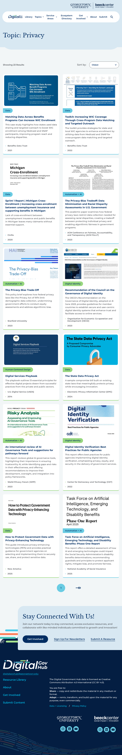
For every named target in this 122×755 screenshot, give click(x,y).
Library (28, 17)
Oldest (95, 65)
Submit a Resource (103, 639)
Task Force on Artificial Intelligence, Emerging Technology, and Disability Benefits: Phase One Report (88, 540)
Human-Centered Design (18, 369)
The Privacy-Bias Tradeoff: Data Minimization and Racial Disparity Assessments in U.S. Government (86, 204)
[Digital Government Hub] (15, 17)
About (93, 17)
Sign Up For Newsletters (69, 639)
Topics (38, 17)
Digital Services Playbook (21, 376)
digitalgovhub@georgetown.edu (20, 673)
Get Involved (81, 17)
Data (7, 110)
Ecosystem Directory (66, 17)
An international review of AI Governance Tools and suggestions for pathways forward (29, 450)
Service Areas (50, 17)
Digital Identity (73, 283)
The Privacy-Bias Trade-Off (22, 290)
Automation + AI (73, 194)
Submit (103, 17)
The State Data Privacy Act (82, 376)
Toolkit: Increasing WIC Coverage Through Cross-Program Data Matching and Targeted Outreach (89, 120)
